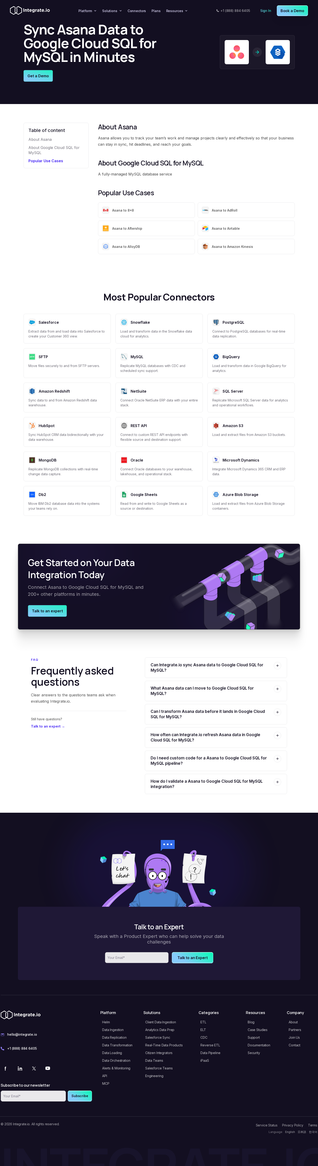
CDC (203, 1037)
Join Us (294, 1037)
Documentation (259, 1045)
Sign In (265, 11)
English (290, 1132)
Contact (294, 1045)
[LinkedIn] (20, 1068)
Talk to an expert (47, 611)
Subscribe (79, 1096)
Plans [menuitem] (156, 11)
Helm (106, 1022)
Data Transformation (117, 1045)
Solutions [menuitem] (109, 11)
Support (254, 1037)
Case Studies (257, 1030)
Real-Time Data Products (164, 1045)
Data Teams (154, 1060)
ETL (203, 1022)
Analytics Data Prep (159, 1030)
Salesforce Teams (159, 1068)
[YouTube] (48, 1068)
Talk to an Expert (192, 957)
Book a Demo (292, 10)
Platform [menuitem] (85, 11)
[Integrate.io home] (30, 11)
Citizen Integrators (159, 1053)
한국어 (313, 1132)
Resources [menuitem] (174, 11)
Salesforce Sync (157, 1037)
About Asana (40, 139)
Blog (251, 1022)
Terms (312, 1125)
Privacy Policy (292, 1125)
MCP (105, 1083)
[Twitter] (34, 1068)
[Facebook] (6, 1068)
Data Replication (114, 1037)
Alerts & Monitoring (116, 1068)
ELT (203, 1030)
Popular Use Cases (45, 160)
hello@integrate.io (22, 1034)
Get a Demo (38, 76)
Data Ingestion (113, 1030)
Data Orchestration (116, 1060)
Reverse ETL (210, 1045)
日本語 (302, 1132)
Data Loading (112, 1053)
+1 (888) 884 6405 (235, 11)
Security (254, 1053)
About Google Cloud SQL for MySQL (54, 150)
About (293, 1022)
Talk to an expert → (48, 726)
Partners (295, 1030)
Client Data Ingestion (160, 1022)
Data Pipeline (210, 1053)
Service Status (266, 1125)
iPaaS (204, 1060)
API (104, 1076)
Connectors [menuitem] (137, 11)
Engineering (154, 1076)
